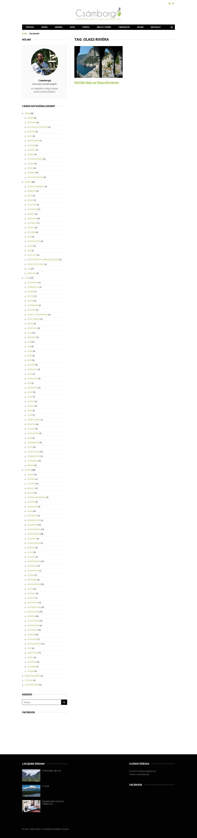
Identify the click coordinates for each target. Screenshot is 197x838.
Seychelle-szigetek (35, 159)
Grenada (31, 214)
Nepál (29, 410)
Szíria (29, 438)
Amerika (58, 27)
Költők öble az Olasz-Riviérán (96, 82)
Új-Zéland (29, 680)
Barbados (31, 191)
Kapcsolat (156, 27)
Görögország (33, 534)
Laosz (30, 397)
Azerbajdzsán (33, 287)
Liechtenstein (33, 570)
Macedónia (32, 580)
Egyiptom (31, 131)
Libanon (31, 401)
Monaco (31, 598)
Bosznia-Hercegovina (36, 497)
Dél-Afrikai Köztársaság (37, 127)
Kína (29, 383)
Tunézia (30, 163)
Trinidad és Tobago (35, 264)
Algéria (30, 118)
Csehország (32, 506)
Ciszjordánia (32, 305)
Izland (30, 552)
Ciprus (30, 301)
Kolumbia (31, 232)
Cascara (65, 829)
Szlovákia (31, 662)
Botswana (31, 122)
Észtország (32, 516)
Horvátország (33, 543)
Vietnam (30, 465)
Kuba (29, 237)
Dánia (29, 511)
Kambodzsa (32, 369)
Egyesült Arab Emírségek (37, 314)
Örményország (33, 420)
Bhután (30, 296)
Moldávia (31, 593)
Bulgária (31, 502)
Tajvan (30, 447)
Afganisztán (32, 282)
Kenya (29, 136)
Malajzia (31, 406)
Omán (29, 415)
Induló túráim (104, 27)
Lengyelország (33, 561)
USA (29, 269)
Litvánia (30, 575)
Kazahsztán (32, 378)
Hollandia (32, 538)
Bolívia (30, 200)
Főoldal (30, 27)
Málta (30, 589)
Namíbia (30, 154)
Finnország (32, 525)
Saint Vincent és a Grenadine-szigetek (43, 259)
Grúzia (30, 324)
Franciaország (33, 529)
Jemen (29, 360)
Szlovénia (31, 666)
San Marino (32, 639)
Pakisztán (31, 424)
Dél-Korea (31, 310)
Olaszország (33, 621)
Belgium (30, 493)
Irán (29, 346)
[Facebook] (169, 3)
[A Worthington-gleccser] (31, 775)
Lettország (32, 566)
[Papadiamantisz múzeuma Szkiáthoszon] (31, 806)
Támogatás (124, 27)
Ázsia (72, 27)
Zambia (30, 168)
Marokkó (31, 145)
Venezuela (31, 273)
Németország (33, 612)
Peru (29, 250)
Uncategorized (31, 685)
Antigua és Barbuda (36, 186)
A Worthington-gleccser (51, 770)
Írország (31, 548)
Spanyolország (34, 644)
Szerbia (30, 657)
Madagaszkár (33, 141)
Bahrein (30, 291)
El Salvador (32, 209)
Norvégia (31, 616)
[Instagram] (173, 3)
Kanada (30, 227)
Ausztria (31, 484)
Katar (29, 374)
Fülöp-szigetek (33, 319)
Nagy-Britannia (34, 607)
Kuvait (30, 392)
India (29, 333)
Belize (29, 195)
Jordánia (31, 365)
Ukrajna (30, 671)
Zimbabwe (31, 173)
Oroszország (33, 625)
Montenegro (33, 602)
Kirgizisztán (32, 388)
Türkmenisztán (33, 456)
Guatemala (32, 223)
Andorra (31, 479)
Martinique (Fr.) (34, 241)
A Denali (45, 786)
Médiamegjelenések (32, 676)
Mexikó (30, 246)
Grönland (31, 218)
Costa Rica (32, 205)
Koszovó (31, 557)
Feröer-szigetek (34, 520)
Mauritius (31, 150)
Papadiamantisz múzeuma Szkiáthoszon (53, 802)
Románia (31, 634)
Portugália (32, 630)
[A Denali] (31, 791)
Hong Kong (32, 328)
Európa (85, 27)
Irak (29, 342)
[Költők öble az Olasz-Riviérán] (98, 62)
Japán (29, 356)
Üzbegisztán (32, 461)
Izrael (30, 351)
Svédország (32, 653)
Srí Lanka (31, 429)
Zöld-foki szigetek (35, 177)
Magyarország (33, 584)
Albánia (30, 474)
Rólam (140, 27)
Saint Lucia (32, 255)
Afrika (44, 27)
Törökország (33, 452)
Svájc (29, 648)
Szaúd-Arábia (33, 433)
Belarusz (31, 488)
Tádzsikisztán (33, 442)
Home (24, 34)
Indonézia (31, 337)
